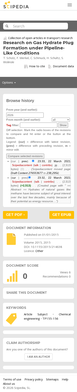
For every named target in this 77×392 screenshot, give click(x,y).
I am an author (38, 356)
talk (36, 165)
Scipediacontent (22, 165)
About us (9, 384)
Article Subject (36, 314)
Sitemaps (52, 379)
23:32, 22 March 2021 (54, 177)
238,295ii (52, 173)
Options (10, 83)
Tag (8, 125)
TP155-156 (50, 318)
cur (14, 177)
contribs (47, 165)
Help (65, 379)
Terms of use (12, 379)
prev (24, 161)
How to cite (37, 66)
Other (39, 251)
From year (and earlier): (22, 109)
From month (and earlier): (23, 119)
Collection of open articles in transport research (40, 38)
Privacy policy (33, 379)
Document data (63, 66)
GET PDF (14, 215)
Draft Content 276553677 (27, 173)
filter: (12, 125)
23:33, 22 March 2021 (54, 161)
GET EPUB (61, 215)
